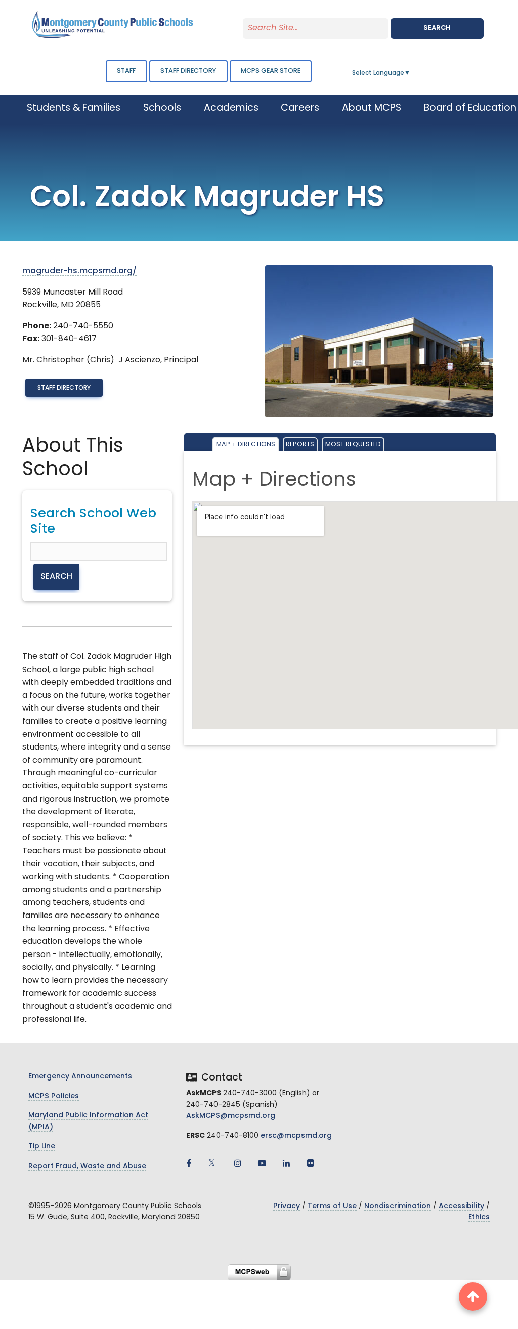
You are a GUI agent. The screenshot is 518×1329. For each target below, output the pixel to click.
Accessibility (461, 1206)
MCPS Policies (53, 1096)
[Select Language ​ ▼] (410, 73)
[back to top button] (473, 1296)
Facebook (189, 1163)
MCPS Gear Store (270, 71)
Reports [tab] (300, 444)
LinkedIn (286, 1163)
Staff (126, 71)
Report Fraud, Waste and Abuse (87, 1166)
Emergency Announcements (80, 1077)
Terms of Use (332, 1206)
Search (437, 28)
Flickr (310, 1163)
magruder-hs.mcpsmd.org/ (79, 271)
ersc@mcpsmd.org (296, 1136)
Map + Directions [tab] (245, 444)
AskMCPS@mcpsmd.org (230, 1116)
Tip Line (41, 1146)
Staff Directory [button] (188, 71)
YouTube (262, 1163)
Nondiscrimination (397, 1206)
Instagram (238, 1163)
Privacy (286, 1206)
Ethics (479, 1217)
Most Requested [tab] (353, 444)
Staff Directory (64, 388)
